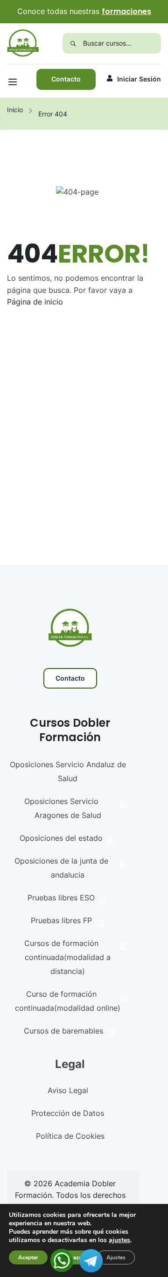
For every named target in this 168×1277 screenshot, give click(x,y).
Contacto (66, 79)
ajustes (119, 1240)
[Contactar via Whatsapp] (62, 1259)
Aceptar (28, 1257)
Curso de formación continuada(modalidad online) (67, 1001)
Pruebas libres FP (61, 920)
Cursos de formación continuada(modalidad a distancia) (67, 957)
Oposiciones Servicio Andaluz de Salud (68, 771)
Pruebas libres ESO (61, 897)
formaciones (126, 11)
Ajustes (116, 1257)
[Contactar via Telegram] (91, 1259)
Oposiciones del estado (61, 838)
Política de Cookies (70, 1136)
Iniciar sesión (139, 79)
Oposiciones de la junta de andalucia (61, 867)
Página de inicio (35, 301)
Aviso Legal (68, 1090)
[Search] (73, 43)
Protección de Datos (67, 1113)
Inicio (15, 110)
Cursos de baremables (63, 1030)
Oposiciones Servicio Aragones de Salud (62, 808)
